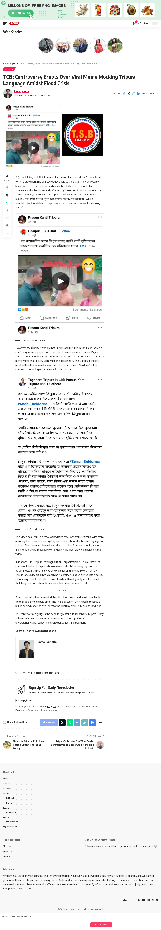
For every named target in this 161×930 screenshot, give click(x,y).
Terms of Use (51, 706)
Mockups (67, 923)
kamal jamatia (21, 91)
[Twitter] (139, 900)
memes (31, 672)
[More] (143, 93)
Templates (23, 923)
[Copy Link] (133, 93)
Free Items (9, 923)
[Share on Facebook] (124, 93)
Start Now (101, 925)
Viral (57, 672)
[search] (140, 23)
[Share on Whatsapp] (7, 203)
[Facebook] (135, 900)
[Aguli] (14, 23)
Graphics (52, 923)
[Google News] (148, 900)
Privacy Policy (21, 710)
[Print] (138, 93)
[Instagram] (153, 900)
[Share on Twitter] (128, 93)
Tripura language (44, 672)
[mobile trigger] (5, 23)
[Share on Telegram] (7, 210)
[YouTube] (143, 900)
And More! (81, 923)
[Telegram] (157, 900)
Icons (38, 923)
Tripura (9, 69)
